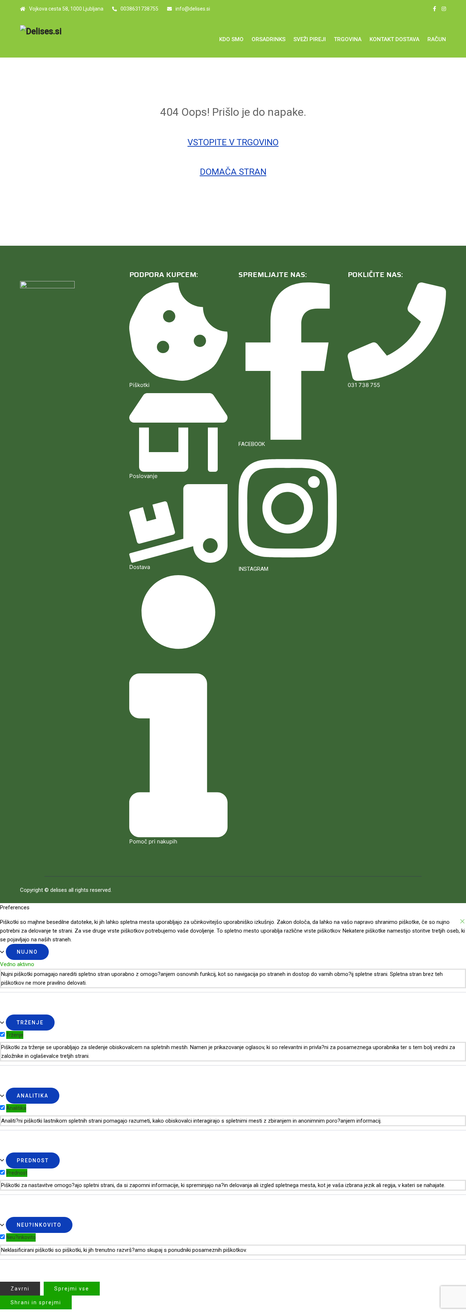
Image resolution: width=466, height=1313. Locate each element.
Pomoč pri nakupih (153, 841)
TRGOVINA (348, 39)
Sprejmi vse (71, 1289)
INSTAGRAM (253, 569)
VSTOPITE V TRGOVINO (233, 142)
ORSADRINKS (268, 39)
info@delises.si (192, 9)
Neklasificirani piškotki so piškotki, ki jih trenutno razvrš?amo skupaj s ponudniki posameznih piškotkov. (124, 1250)
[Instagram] (444, 9)
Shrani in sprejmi (36, 1302)
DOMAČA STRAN (233, 172)
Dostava (139, 566)
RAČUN (436, 39)
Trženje (30, 1022)
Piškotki (139, 384)
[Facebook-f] (434, 9)
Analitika (32, 1096)
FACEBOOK (251, 444)
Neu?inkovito (39, 1225)
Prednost (33, 1160)
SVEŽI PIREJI (309, 39)
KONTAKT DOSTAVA (394, 39)
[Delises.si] (69, 31)
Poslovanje (143, 475)
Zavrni (20, 1289)
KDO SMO (231, 39)
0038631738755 (139, 9)
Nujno (27, 952)
